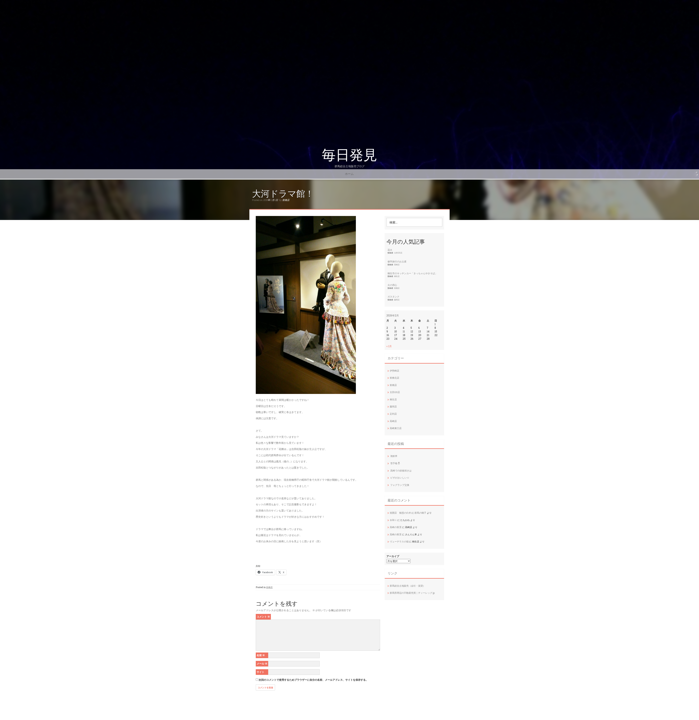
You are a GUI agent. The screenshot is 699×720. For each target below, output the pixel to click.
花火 (390, 249)
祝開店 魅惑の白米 (400, 512)
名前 (261, 655)
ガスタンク (393, 296)
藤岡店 (397, 299)
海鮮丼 (393, 456)
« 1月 (389, 346)
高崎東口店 (396, 428)
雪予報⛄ (395, 463)
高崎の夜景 (396, 527)
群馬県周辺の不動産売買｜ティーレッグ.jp (412, 592)
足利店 (393, 413)
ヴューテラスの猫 (399, 541)
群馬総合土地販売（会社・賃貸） (407, 585)
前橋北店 (394, 377)
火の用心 (392, 285)
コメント (263, 616)
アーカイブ (392, 556)
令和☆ (393, 520)
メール (262, 663)
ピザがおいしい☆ (399, 477)
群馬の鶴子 (420, 512)
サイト (260, 672)
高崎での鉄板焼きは (401, 470)
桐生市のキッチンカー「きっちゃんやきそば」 (412, 273)
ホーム (349, 174)
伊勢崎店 (394, 370)
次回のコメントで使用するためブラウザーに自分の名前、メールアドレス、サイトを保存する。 (313, 679)
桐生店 (397, 276)
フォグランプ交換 (399, 485)
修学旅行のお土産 (397, 261)
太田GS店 (398, 252)
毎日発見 (349, 155)
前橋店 (285, 200)
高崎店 (397, 264)
